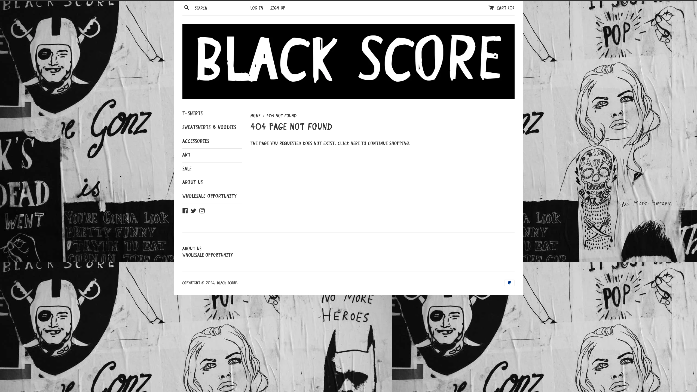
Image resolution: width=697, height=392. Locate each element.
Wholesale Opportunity (209, 197)
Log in (256, 8)
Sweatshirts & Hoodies (209, 128)
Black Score (227, 283)
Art (186, 155)
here (355, 144)
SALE (187, 169)
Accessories (195, 142)
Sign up (277, 8)
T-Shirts (192, 114)
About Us (192, 183)
